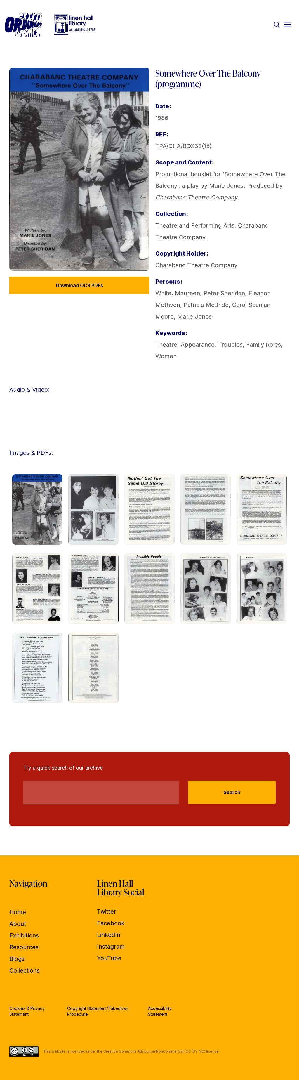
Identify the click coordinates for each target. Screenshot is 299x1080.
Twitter (106, 911)
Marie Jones (194, 316)
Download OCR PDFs (79, 285)
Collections (24, 970)
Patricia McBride (206, 304)
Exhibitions (24, 935)
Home (17, 912)
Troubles (230, 344)
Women (166, 356)
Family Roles (263, 344)
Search (232, 792)
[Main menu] (287, 25)
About (17, 923)
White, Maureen (177, 293)
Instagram (111, 946)
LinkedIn (108, 934)
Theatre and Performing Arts (194, 225)
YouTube (109, 958)
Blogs (17, 958)
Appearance (198, 344)
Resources (24, 947)
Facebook (110, 923)
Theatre (166, 344)
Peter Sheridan (224, 293)
